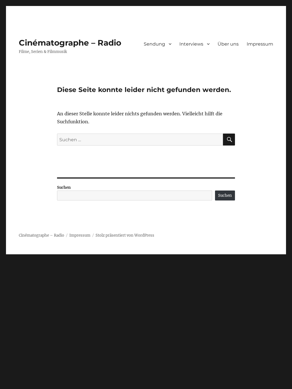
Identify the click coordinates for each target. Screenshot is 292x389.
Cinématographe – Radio (70, 43)
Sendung (154, 44)
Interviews (191, 44)
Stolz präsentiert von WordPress (125, 235)
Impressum (260, 44)
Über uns (228, 44)
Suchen (64, 187)
